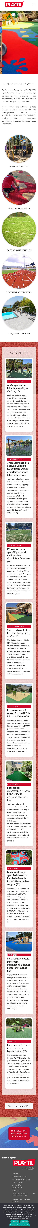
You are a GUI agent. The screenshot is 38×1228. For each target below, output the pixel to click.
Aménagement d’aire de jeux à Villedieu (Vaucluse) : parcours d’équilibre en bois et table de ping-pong (18, 468)
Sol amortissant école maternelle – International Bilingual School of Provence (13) (18, 964)
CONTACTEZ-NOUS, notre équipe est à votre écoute (19, 1133)
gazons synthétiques (21, 101)
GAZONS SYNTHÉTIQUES (19, 250)
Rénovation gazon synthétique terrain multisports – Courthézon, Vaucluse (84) (18, 555)
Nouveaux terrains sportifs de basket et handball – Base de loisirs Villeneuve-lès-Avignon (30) (18, 878)
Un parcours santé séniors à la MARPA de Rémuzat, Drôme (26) (18, 713)
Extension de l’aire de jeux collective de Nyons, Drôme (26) (18, 1048)
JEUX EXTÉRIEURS (19, 166)
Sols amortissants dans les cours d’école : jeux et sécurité (18, 633)
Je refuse (24, 1221)
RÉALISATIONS (17, 1188)
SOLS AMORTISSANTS (19, 208)
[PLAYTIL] (14, 8)
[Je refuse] (35, 1215)
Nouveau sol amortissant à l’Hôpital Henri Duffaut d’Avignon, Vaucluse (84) (18, 793)
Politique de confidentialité (19, 1225)
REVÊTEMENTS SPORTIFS (19, 292)
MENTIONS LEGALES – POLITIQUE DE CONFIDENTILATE (24, 1194)
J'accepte (14, 1221)
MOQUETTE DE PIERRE (19, 333)
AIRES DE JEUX (17, 1182)
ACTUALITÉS (16, 1185)
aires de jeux (9, 1157)
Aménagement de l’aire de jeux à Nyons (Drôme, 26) (18, 388)
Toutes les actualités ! (19, 1106)
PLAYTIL (15, 1174)
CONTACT (16, 1191)
